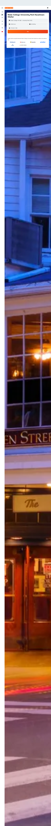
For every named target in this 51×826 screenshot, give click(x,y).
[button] (2, 7)
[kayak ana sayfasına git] (9, 8)
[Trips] (2, 28)
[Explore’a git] (2, 21)
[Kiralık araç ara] (2, 17)
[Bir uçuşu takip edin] (2, 24)
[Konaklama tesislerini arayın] (2, 14)
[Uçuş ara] (2, 12)
